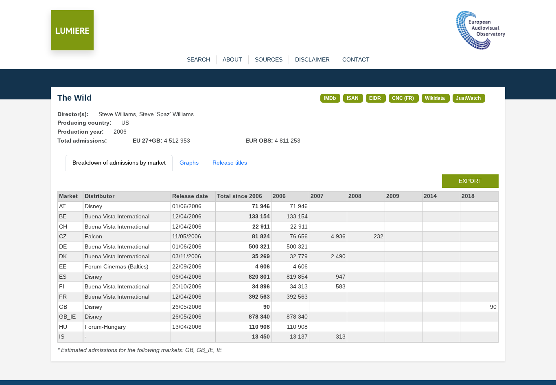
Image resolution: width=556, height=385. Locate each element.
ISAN (353, 98)
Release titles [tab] (229, 162)
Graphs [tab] (189, 162)
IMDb (330, 98)
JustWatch (468, 98)
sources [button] (268, 59)
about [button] (232, 59)
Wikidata (435, 98)
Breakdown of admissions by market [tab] (119, 162)
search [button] (198, 59)
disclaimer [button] (312, 59)
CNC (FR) (403, 98)
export (470, 181)
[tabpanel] (278, 264)
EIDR (375, 98)
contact (356, 59)
